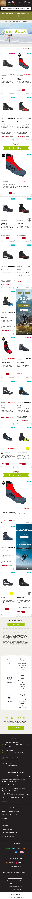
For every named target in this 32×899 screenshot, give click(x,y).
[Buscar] (29, 7)
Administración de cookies (15, 886)
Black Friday (17, 897)
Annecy (4, 785)
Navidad (23, 897)
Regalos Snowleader (8, 829)
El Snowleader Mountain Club (10, 815)
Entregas (4, 818)
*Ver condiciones (24, 333)
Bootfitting (5, 825)
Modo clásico (8, 21)
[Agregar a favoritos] (1, 93)
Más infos (4, 801)
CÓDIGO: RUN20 (12, 16)
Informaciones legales (16, 889)
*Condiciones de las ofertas (15, 878)
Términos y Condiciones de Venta (15, 880)
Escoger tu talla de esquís (9, 832)
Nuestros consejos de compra (10, 811)
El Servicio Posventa (8, 836)
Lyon (17, 785)
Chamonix (11, 785)
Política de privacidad (15, 883)
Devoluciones (6, 822)
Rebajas (10, 897)
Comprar (22, 16)
